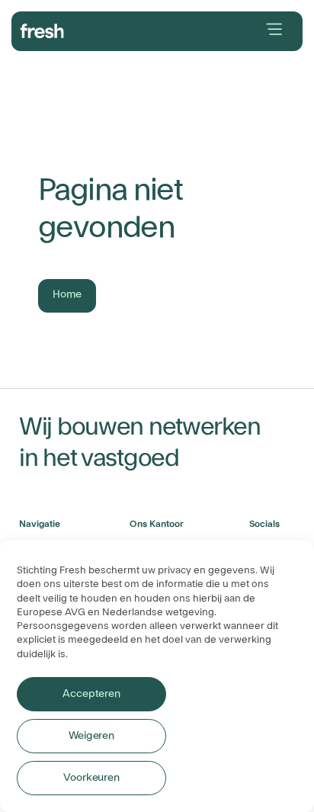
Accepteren (91, 693)
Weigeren (91, 735)
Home (67, 294)
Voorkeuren (91, 777)
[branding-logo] (42, 29)
